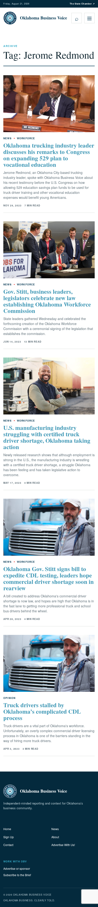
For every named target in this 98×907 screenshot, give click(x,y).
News (55, 829)
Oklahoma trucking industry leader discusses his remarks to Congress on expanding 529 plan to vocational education (48, 155)
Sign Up (8, 837)
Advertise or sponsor (16, 868)
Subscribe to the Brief (17, 875)
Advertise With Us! (63, 845)
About (55, 837)
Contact (8, 845)
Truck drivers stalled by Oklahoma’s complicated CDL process (42, 711)
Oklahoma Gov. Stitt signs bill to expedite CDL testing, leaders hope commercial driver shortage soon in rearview (48, 578)
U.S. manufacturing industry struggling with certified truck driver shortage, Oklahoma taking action (46, 437)
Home (7, 829)
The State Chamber (82, 3)
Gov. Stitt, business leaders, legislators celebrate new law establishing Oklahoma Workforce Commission (47, 301)
